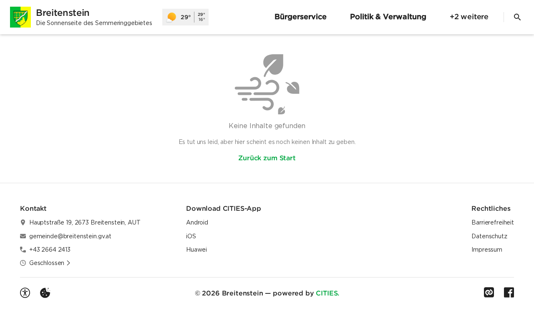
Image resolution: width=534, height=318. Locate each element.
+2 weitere (469, 16)
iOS (191, 236)
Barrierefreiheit (492, 222)
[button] (50, 263)
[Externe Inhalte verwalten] (45, 293)
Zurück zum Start (266, 158)
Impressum (486, 249)
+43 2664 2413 (50, 249)
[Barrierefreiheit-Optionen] (25, 293)
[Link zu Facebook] (509, 293)
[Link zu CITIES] (489, 293)
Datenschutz (489, 236)
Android (197, 222)
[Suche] (517, 17)
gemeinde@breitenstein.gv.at (70, 236)
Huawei (196, 249)
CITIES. (327, 293)
